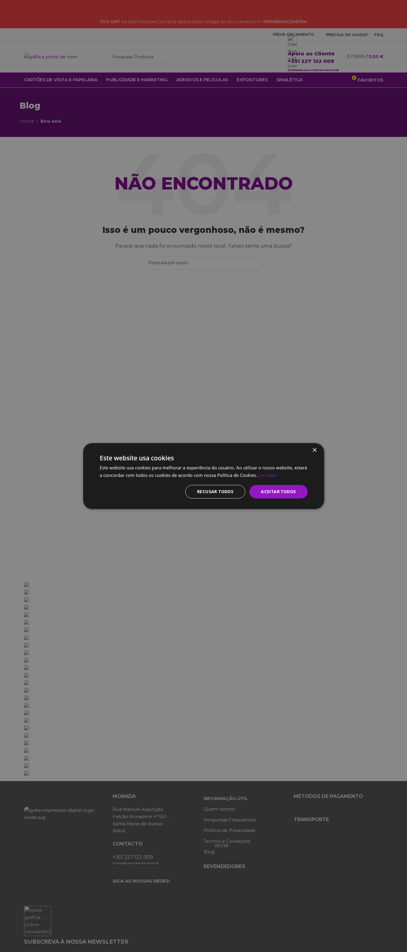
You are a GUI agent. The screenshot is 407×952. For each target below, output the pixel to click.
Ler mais (267, 475)
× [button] (314, 450)
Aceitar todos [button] (278, 491)
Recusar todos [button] (215, 491)
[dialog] (203, 476)
